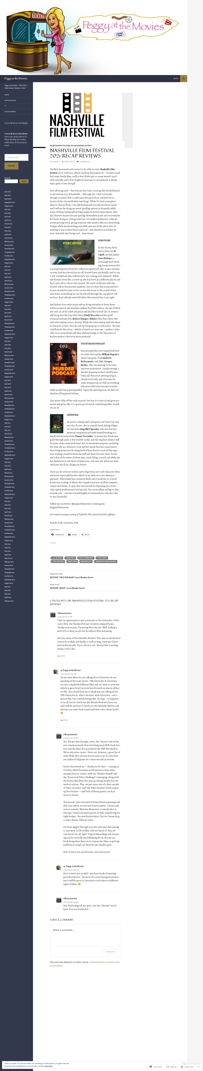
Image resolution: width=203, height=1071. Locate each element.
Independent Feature (60, 145)
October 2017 (8, 412)
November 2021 (9, 252)
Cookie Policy (48, 1066)
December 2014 (9, 526)
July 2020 (7, 305)
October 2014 (8, 533)
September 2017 (9, 416)
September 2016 (9, 455)
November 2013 (9, 572)
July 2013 (7, 587)
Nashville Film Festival (106, 561)
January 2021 (8, 288)
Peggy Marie (69, 161)
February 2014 (9, 562)
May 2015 (7, 508)
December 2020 (9, 291)
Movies (88, 145)
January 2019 (8, 359)
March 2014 (8, 558)
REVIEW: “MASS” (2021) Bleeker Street (67, 586)
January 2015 (8, 522)
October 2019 (8, 330)
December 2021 (9, 248)
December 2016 (9, 444)
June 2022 (7, 227)
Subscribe (11, 166)
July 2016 (7, 462)
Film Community (86, 558)
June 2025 (7, 192)
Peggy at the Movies (15, 78)
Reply (62, 656)
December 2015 (9, 483)
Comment (110, 951)
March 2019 (8, 352)
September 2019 (9, 334)
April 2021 (7, 277)
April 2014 (7, 555)
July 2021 (7, 266)
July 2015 (7, 501)
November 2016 (9, 448)
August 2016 (8, 458)
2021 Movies (57, 558)
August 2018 (8, 377)
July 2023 (7, 209)
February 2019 (9, 355)
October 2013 (8, 576)
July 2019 (7, 341)
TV (5, 106)
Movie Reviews (77, 145)
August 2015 (8, 498)
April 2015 (7, 512)
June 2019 (7, 345)
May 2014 (7, 551)
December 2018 (9, 362)
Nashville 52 (86, 561)
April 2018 (7, 391)
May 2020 (7, 313)
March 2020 (8, 320)
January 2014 (8, 565)
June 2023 (7, 213)
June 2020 (7, 309)
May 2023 (7, 216)
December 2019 (9, 323)
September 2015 (9, 494)
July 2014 (7, 544)
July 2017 (7, 423)
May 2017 (7, 430)
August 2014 (8, 540)
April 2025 (7, 199)
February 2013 (9, 601)
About (175, 78)
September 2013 (9, 579)
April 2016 (7, 469)
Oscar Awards (10, 111)
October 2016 (8, 451)
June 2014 (7, 547)
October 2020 (8, 298)
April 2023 (7, 220)
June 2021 (7, 270)
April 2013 (7, 597)
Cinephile (70, 558)
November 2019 (9, 327)
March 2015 (8, 515)
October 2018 (8, 369)
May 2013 (7, 594)
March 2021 (8, 281)
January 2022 (8, 245)
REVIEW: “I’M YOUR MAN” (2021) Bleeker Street (71, 576)
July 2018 (7, 380)
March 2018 (8, 394)
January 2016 (8, 480)
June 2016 (7, 466)
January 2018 (8, 401)
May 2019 (7, 348)
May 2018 (7, 387)
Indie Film (72, 561)
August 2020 (8, 302)
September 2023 (9, 202)
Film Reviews (58, 561)
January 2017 (8, 441)
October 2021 (8, 256)
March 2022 (8, 238)
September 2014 (9, 537)
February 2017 (9, 437)
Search (7, 178)
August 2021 (8, 263)
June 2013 (7, 590)
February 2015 (9, 519)
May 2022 (7, 231)
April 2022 (7, 234)
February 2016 (9, 476)
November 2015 (9, 487)
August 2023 (8, 206)
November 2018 (9, 366)
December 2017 (9, 405)
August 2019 (8, 337)
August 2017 (8, 419)
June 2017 (7, 426)
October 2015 (8, 490)
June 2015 (7, 505)
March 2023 (8, 224)
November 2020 (9, 295)
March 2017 (8, 434)
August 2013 (8, 583)
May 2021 (7, 273)
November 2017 (9, 409)
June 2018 (7, 384)
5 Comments (84, 161)
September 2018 (9, 373)
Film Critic (102, 558)
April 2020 (7, 316)
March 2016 (8, 473)
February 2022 (9, 241)
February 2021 (9, 284)
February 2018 (9, 398)
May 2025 (7, 195)
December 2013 (9, 569)
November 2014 (9, 530)
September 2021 (9, 259)
